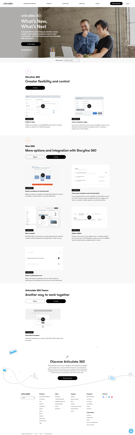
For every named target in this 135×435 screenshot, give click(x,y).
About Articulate (90, 396)
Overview (89, 415)
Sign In (35, 157)
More (40, 413)
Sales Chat (57, 396)
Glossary (73, 403)
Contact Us (89, 408)
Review (41, 408)
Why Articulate (42, 420)
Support (73, 396)
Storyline (41, 403)
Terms (36, 433)
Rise (40, 401)
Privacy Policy (90, 417)
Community (65, 3)
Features (41, 416)
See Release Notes (26, 49)
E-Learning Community (76, 406)
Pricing (97, 3)
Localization (42, 406)
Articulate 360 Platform (30, 3)
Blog (72, 401)
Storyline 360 (32, 77)
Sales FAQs (57, 408)
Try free (35, 88)
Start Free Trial (67, 378)
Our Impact (89, 401)
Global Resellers (59, 403)
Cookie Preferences (48, 433)
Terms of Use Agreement (92, 422)
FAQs (40, 423)
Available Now (29, 119)
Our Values (89, 399)
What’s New (42, 418)
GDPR (88, 420)
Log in (127, 3)
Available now (29, 230)
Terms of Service (90, 424)
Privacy (41, 433)
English (23, 397)
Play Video (32, 44)
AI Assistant (42, 399)
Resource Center (74, 399)
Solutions (49, 3)
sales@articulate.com (60, 401)
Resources (82, 3)
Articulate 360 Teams (36, 290)
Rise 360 (30, 146)
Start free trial (116, 3)
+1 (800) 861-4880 (59, 399)
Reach (40, 411)
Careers (88, 406)
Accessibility (89, 403)
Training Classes (74, 408)
